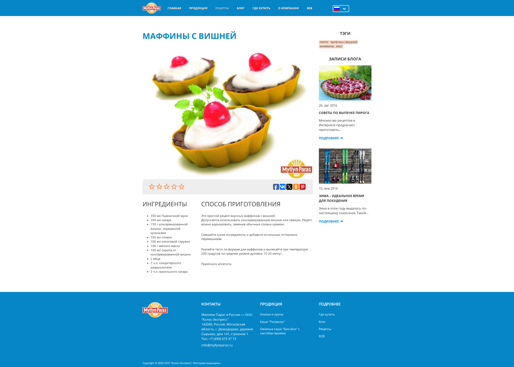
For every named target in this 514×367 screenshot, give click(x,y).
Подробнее (329, 138)
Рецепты (222, 8)
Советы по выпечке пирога (344, 113)
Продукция (198, 8)
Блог (241, 8)
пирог (324, 42)
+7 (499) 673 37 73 (222, 339)
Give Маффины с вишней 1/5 (152, 186)
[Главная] (152, 8)
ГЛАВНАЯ (174, 8)
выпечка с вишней (344, 42)
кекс (339, 46)
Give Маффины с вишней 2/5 (159, 186)
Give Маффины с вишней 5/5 (182, 186)
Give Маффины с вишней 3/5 (167, 186)
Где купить (261, 8)
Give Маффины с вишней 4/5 (174, 186)
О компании (288, 8)
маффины (327, 46)
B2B (309, 8)
